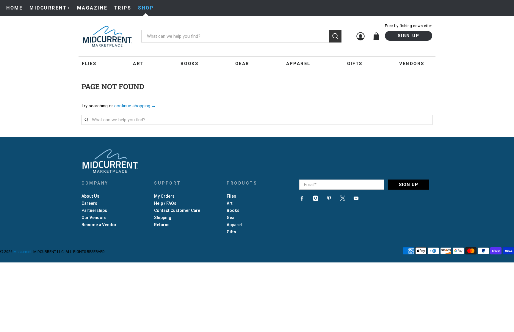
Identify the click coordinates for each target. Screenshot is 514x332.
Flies (89, 63)
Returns (162, 224)
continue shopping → (135, 105)
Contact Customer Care (177, 210)
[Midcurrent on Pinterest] (329, 199)
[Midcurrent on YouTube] (356, 199)
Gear (242, 63)
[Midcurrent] (107, 36)
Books (190, 63)
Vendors (411, 63)
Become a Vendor (99, 224)
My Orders (164, 196)
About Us (90, 196)
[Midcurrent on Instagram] (315, 199)
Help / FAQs (165, 203)
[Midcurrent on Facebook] (302, 199)
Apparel (298, 63)
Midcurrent (22, 251)
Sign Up (409, 35)
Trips (122, 8)
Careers (89, 203)
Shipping (162, 217)
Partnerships (94, 210)
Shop (145, 8)
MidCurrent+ (49, 8)
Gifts (355, 63)
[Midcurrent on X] (342, 199)
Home (14, 8)
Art (138, 63)
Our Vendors (94, 217)
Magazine (92, 8)
